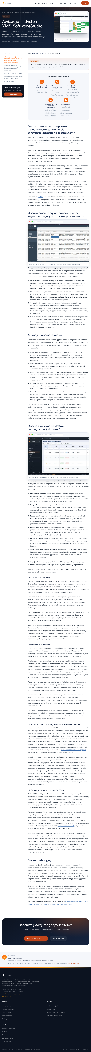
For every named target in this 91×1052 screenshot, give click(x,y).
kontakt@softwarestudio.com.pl (11, 994)
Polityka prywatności (75, 1049)
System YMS (51, 1009)
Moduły (37, 3)
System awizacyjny (11, 81)
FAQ (70, 3)
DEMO (85, 3)
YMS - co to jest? (52, 1006)
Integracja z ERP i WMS (54, 1015)
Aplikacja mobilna (7, 1019)
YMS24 (4, 12)
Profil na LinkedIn (73, 963)
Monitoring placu (7, 1015)
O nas (4, 1035)
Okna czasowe (6, 1012)
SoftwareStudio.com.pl (8, 1028)
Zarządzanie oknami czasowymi (56, 1012)
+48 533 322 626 (7, 996)
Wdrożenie (63, 3)
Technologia (53, 3)
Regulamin (86, 1049)
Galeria (44, 3)
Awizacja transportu (8, 1009)
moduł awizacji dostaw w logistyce (73, 750)
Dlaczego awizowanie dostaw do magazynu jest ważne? (13, 77)
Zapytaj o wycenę (7, 1038)
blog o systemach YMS (66, 826)
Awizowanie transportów (54, 1019)
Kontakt (76, 3)
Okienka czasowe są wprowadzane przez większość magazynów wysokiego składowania (12, 67)
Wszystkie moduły (7, 1006)
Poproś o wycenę (58, 938)
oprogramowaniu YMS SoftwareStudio (58, 904)
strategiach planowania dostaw (76, 902)
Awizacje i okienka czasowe (13, 73)
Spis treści (65, 1049)
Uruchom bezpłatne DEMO (36, 938)
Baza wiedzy (10, 12)
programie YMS (33, 904)
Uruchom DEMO (13, 94)
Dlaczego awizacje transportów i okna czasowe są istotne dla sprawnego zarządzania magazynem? (13, 59)
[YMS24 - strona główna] (8, 3)
